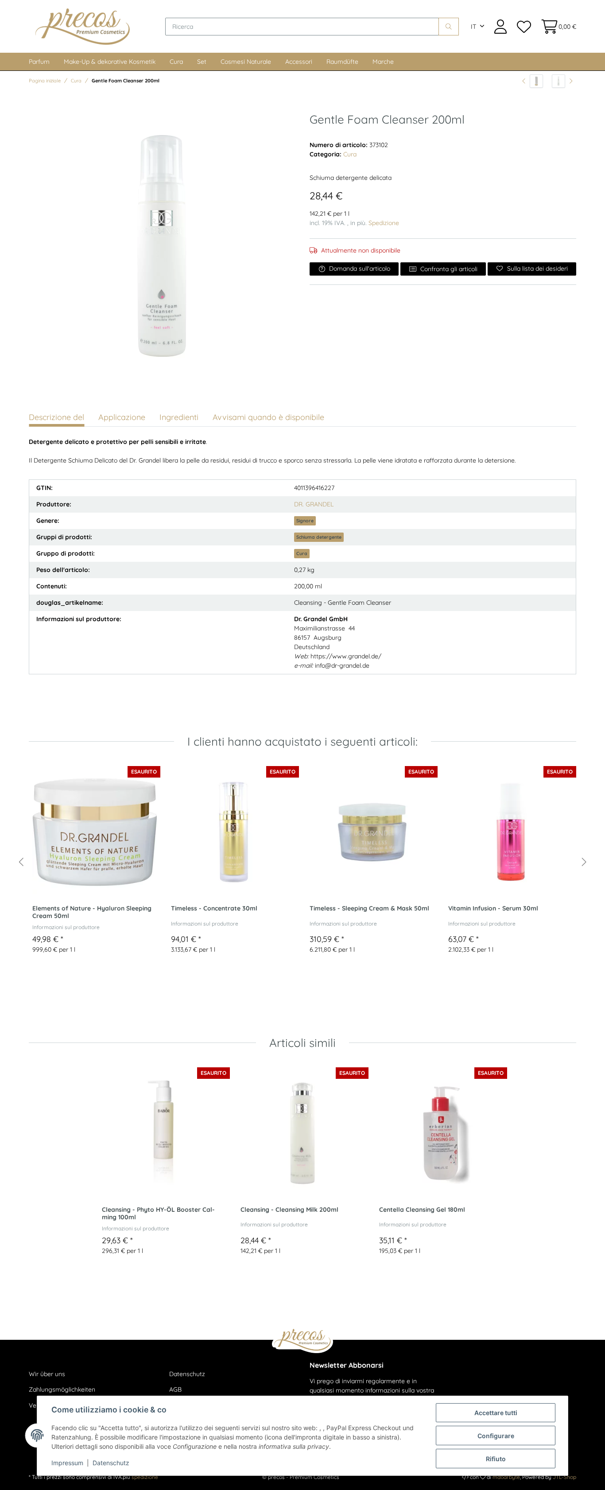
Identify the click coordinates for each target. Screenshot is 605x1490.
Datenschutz (187, 1374)
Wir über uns (47, 1374)
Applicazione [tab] (121, 417)
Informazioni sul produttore (66, 927)
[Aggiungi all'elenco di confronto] (42, 778)
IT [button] (473, 27)
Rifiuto (496, 1459)
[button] (500, 26)
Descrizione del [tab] (56, 417)
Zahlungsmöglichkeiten (62, 1389)
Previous (22, 862)
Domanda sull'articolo (359, 268)
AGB (175, 1389)
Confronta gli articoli (448, 269)
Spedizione (383, 223)
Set (201, 62)
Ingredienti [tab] (178, 417)
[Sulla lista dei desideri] (59, 778)
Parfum (39, 62)
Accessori (298, 62)
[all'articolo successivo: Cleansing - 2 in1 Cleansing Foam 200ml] (562, 81)
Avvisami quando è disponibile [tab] (268, 417)
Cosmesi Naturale (246, 62)
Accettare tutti (495, 1412)
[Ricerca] (448, 26)
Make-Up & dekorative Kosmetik (109, 62)
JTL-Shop (564, 1477)
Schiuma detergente (318, 537)
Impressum (67, 1463)
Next (583, 862)
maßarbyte (506, 1477)
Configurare (495, 1435)
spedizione (145, 1477)
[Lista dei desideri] (523, 26)
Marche (383, 62)
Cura (176, 62)
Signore (305, 520)
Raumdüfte (342, 62)
